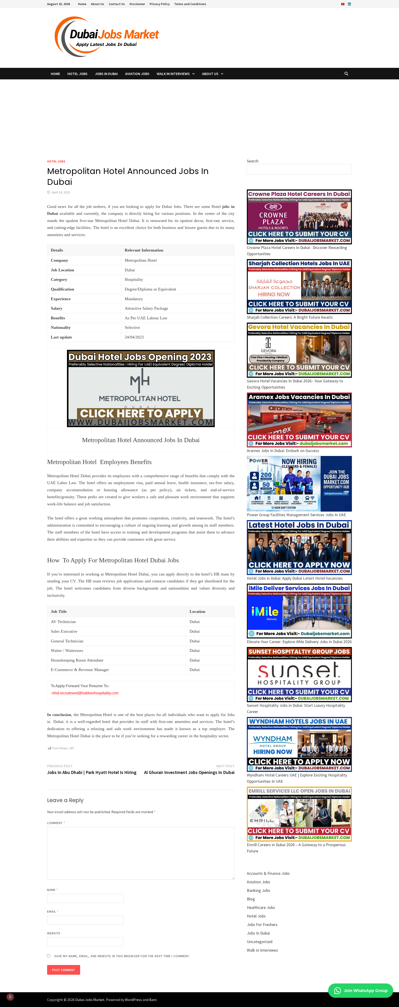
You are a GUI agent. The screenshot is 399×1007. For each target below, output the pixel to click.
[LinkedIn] (349, 3)
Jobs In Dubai (106, 73)
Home (82, 4)
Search (252, 161)
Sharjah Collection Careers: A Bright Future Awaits (290, 317)
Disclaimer (137, 4)
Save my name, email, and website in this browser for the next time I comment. (122, 956)
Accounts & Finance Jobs (268, 873)
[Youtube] (343, 3)
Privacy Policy (160, 4)
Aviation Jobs (137, 73)
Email (53, 911)
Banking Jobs (258, 890)
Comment (56, 823)
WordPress (133, 999)
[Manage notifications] (10, 997)
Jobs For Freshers (262, 924)
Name (52, 890)
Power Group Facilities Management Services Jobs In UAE (296, 514)
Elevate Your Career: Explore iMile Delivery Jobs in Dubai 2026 (299, 641)
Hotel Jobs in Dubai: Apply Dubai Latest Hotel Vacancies (295, 578)
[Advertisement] (199, 114)
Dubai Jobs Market (90, 999)
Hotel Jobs (77, 73)
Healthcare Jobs (261, 907)
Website (54, 933)
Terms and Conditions (190, 4)
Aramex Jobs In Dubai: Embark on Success (283, 450)
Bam (153, 999)
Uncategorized (259, 941)
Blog (251, 899)
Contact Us (117, 4)
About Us (97, 4)
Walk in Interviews (173, 73)
